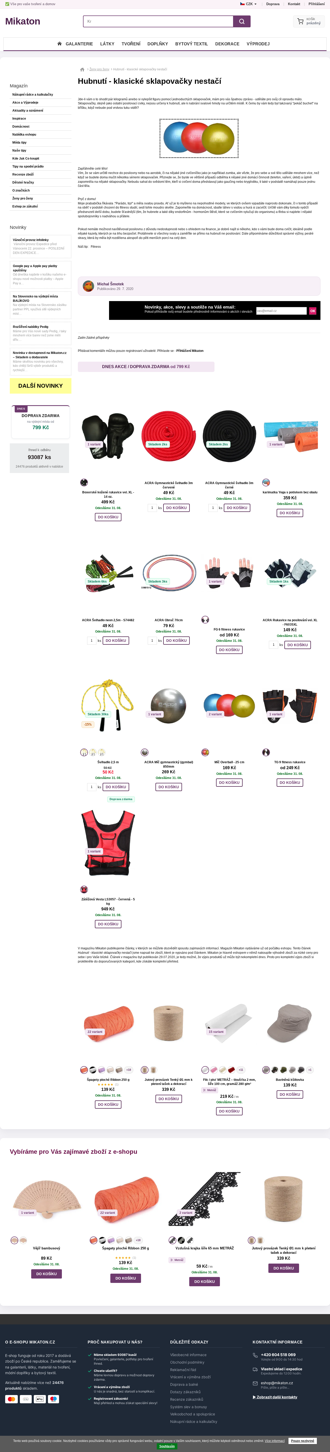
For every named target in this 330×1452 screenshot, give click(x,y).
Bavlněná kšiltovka (290, 1080)
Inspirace (19, 118)
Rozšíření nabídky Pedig (30, 327)
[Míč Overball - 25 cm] (229, 706)
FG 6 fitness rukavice (229, 629)
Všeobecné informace (188, 1355)
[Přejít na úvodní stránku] (83, 69)
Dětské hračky (23, 182)
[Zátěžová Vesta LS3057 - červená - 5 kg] (108, 843)
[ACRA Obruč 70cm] (168, 573)
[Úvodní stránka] (59, 44)
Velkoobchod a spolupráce (192, 1414)
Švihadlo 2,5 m (108, 762)
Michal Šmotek (110, 284)
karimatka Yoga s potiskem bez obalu (290, 492)
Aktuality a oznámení (27, 110)
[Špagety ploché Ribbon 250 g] (108, 1023)
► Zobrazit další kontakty (275, 1397)
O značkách (21, 190)
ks (160, 508)
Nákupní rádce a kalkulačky (193, 1422)
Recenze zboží (23, 174)
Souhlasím (167, 1446)
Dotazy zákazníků (185, 1392)
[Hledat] (242, 21)
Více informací (275, 1441)
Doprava (272, 4)
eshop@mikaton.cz (277, 1383)
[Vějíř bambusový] (46, 1199)
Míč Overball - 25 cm (229, 762)
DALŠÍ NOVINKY (40, 386)
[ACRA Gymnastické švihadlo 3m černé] (229, 436)
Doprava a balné (184, 1384)
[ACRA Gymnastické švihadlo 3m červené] (168, 436)
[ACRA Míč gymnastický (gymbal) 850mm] (168, 706)
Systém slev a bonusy (188, 1407)
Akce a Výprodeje (25, 102)
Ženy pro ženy (22, 198)
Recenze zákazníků (186, 1399)
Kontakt (294, 4)
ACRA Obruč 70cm (169, 620)
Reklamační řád (183, 1370)
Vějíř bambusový (46, 1248)
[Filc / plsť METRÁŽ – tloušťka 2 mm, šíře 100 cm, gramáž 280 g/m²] (229, 1023)
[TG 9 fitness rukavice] (290, 706)
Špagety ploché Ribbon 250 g (108, 1080)
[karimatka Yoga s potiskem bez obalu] (290, 436)
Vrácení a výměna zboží (190, 1377)
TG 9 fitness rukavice (290, 762)
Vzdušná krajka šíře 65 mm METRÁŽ (205, 1248)
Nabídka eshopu (24, 134)
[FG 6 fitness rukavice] (229, 573)
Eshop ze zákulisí (25, 206)
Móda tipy (19, 142)
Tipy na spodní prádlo (28, 166)
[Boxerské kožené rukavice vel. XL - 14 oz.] (108, 436)
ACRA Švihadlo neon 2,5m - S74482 (108, 620)
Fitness (96, 246)
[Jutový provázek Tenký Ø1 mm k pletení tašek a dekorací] (168, 1023)
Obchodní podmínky (187, 1362)
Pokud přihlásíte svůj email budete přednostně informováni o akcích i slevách (198, 309)
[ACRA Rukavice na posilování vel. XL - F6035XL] (290, 573)
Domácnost (20, 126)
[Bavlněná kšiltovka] (290, 1023)
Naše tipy (19, 150)
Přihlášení (317, 4)
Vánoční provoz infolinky (31, 240)
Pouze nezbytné (302, 1441)
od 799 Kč (180, 366)
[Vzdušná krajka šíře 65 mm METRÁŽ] (205, 1199)
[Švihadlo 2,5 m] (108, 706)
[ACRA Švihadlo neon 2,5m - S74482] (108, 573)
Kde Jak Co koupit (25, 158)
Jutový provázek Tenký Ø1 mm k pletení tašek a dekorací (284, 1250)
